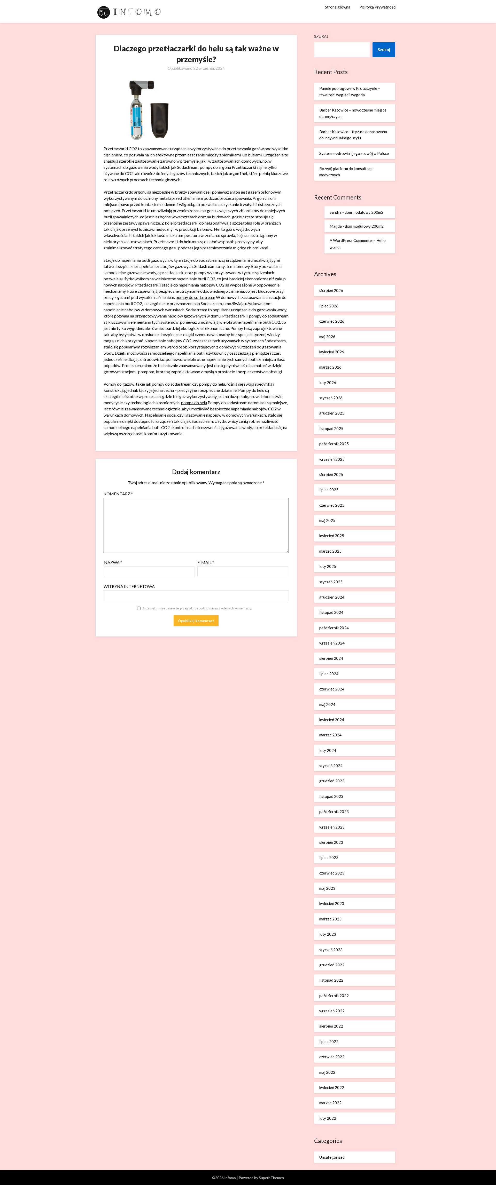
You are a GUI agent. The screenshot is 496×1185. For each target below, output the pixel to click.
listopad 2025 (331, 428)
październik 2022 (334, 995)
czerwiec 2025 (331, 505)
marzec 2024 (330, 735)
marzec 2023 (330, 919)
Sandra (336, 212)
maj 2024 (327, 704)
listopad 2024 (331, 612)
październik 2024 (334, 627)
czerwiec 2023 (331, 873)
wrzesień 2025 (332, 459)
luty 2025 (327, 566)
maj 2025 (327, 520)
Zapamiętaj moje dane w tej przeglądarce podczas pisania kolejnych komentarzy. (197, 608)
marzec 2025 (330, 551)
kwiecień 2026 (331, 351)
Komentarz (118, 493)
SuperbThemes (271, 1177)
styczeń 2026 (331, 397)
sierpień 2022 (331, 1026)
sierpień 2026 (331, 290)
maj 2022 (327, 1072)
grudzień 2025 (331, 413)
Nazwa (113, 562)
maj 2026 (327, 336)
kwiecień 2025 (331, 535)
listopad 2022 (331, 980)
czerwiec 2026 (331, 321)
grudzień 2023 (331, 780)
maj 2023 (327, 888)
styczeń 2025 (331, 581)
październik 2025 (334, 443)
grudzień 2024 (331, 597)
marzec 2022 (330, 1102)
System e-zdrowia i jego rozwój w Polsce (354, 153)
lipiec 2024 (328, 673)
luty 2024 (327, 750)
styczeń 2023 (331, 949)
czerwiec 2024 (331, 689)
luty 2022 (327, 1118)
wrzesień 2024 (332, 643)
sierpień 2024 (331, 658)
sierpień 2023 (331, 842)
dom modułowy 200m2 (364, 212)
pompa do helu (194, 402)
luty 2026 (327, 382)
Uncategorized (332, 1157)
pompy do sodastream (195, 297)
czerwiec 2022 (331, 1056)
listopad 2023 (331, 796)
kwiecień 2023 (331, 903)
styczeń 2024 (331, 765)
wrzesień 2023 (332, 827)
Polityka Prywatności (377, 7)
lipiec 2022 (328, 1041)
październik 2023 (334, 811)
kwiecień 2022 (331, 1087)
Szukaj (321, 36)
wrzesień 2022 (332, 1010)
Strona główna (337, 7)
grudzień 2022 (331, 965)
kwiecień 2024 (331, 719)
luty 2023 (327, 934)
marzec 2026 (330, 367)
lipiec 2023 (328, 857)
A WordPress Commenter (351, 240)
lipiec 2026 (328, 306)
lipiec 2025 (328, 489)
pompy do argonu (215, 167)
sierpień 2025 (331, 474)
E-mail (205, 562)
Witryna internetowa (129, 586)
